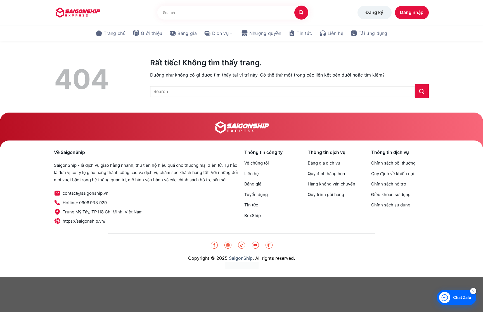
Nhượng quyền (265, 33)
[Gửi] (301, 13)
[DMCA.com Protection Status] (242, 265)
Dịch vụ (220, 33)
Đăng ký (374, 12)
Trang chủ (115, 33)
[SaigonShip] (77, 12)
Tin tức (304, 33)
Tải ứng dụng (373, 33)
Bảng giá (187, 33)
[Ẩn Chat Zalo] (473, 291)
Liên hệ (335, 33)
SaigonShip (241, 258)
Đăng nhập (411, 12)
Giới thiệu (151, 33)
